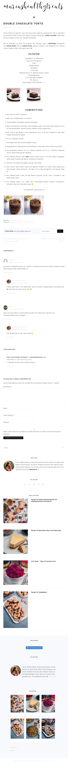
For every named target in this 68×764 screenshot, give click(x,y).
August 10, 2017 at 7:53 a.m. (16, 262)
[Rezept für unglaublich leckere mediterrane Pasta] (32, 729)
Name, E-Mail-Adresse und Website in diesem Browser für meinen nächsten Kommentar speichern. (32, 433)
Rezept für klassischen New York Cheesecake (46, 530)
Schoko (23, 222)
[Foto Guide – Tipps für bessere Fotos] (15, 573)
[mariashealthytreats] (34, 12)
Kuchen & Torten (13, 220)
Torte (33, 222)
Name (5, 408)
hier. (10, 171)
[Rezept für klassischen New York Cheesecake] (15, 542)
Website (6, 422)
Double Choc (18, 222)
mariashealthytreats (19, 280)
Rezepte (20, 220)
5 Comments (30, 27)
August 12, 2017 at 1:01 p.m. (19, 329)
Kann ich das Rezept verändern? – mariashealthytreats (25, 357)
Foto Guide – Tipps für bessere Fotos (43, 561)
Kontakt (12, 750)
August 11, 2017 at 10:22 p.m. (17, 309)
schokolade (28, 222)
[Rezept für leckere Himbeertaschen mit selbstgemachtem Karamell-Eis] (15, 511)
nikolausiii (12, 260)
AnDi (10, 306)
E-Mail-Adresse (8, 415)
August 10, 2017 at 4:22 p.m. (19, 283)
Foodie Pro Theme (48, 760)
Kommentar (7, 387)
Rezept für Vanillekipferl (39, 592)
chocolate (12, 222)
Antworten (7, 272)
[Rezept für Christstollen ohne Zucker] (48, 729)
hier (43, 82)
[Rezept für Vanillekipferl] (15, 610)
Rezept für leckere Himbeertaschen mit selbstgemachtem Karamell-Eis (44, 500)
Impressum (13, 747)
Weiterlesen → (34, 469)
